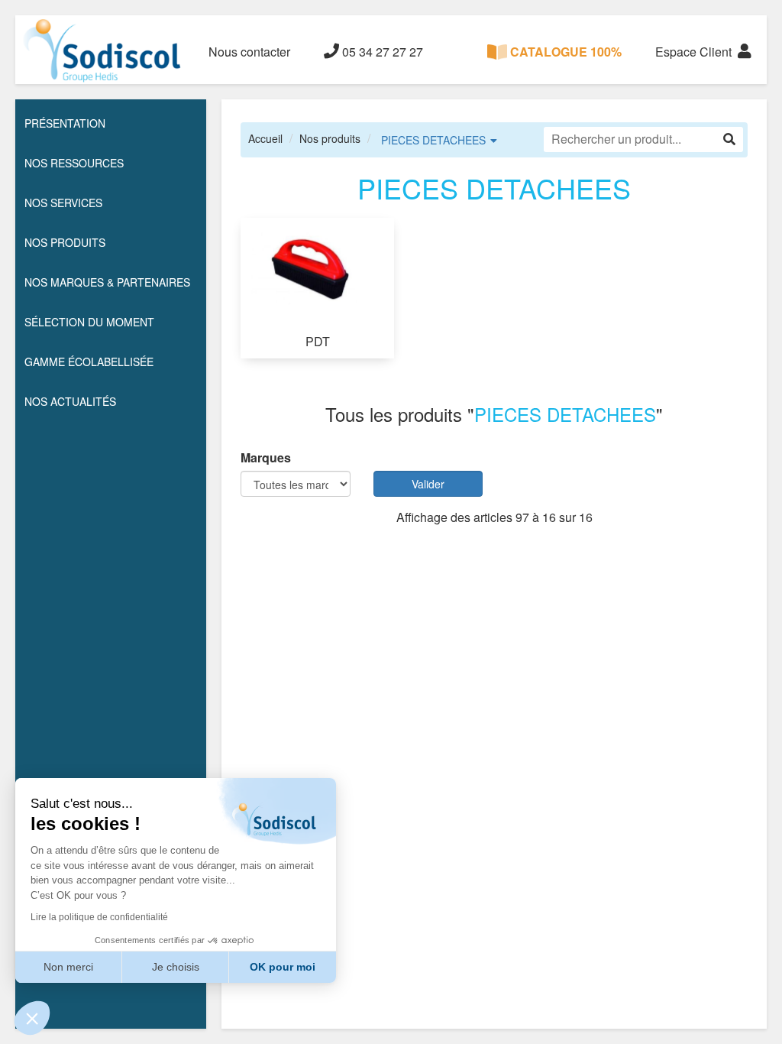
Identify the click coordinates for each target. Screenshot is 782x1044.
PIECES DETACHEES (433, 140)
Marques (266, 457)
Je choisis (175, 967)
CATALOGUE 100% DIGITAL (564, 63)
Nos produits (329, 138)
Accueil (265, 138)
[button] (32, 1018)
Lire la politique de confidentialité (99, 917)
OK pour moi (282, 967)
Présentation (64, 123)
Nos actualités (70, 401)
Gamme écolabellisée (88, 361)
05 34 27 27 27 (381, 51)
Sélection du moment (89, 321)
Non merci (68, 967)
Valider (428, 483)
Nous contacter (249, 51)
